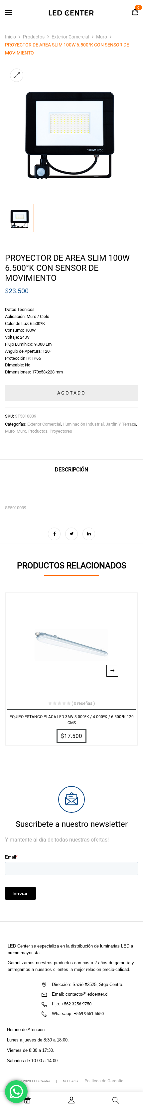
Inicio (10, 36)
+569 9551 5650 (89, 1013)
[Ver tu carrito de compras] (135, 12)
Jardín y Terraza (121, 424)
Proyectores (61, 431)
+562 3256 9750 (76, 1003)
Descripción (71, 469)
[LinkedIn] (88, 534)
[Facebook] (54, 534)
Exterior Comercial (70, 36)
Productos (34, 36)
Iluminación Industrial (83, 424)
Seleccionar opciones (112, 671)
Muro (101, 36)
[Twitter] (71, 534)
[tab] (71, 472)
